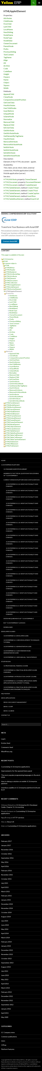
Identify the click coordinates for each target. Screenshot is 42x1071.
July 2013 (4, 971)
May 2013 (4, 979)
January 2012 (6, 1009)
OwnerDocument (10, 43)
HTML (7, 265)
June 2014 (5, 925)
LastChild (7, 26)
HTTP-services (18, 818)
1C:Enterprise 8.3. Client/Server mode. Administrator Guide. (17, 652)
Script (6, 261)
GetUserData (9, 102)
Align (6, 60)
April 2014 (5, 933)
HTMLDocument (11, 182)
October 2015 (6, 879)
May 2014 (4, 929)
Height (6, 74)
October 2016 (6, 854)
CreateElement (31, 185)
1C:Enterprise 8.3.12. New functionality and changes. (22, 562)
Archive (7, 66)
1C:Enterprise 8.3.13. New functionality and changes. (22, 555)
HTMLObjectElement (13, 426)
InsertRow (31, 196)
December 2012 (7, 996)
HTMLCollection (11, 283)
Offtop (3, 1045)
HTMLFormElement (12, 403)
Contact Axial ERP (10, 241)
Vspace (6, 85)
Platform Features (7, 1049)
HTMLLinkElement (12, 287)
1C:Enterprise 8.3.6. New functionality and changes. (21, 600)
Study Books (6, 661)
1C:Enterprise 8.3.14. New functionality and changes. (22, 549)
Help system (5, 693)
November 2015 (7, 875)
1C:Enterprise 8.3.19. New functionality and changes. (22, 517)
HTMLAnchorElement (13, 289)
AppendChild (9, 94)
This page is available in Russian (12, 255)
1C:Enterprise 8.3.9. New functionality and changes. (21, 581)
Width (6, 88)
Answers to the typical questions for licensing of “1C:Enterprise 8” (21, 474)
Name (6, 80)
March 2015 (5, 891)
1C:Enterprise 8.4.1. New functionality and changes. (21, 613)
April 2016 (5, 866)
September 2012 (7, 1005)
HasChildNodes (10, 108)
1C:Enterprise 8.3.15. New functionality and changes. (22, 543)
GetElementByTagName (13, 136)
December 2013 (7, 950)
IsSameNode (9, 116)
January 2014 (6, 946)
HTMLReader (10, 270)
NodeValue (8, 40)
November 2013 (7, 954)
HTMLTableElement (12, 188)
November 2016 (7, 850)
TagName (7, 57)
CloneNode (8, 97)
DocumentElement (33, 182)
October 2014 (6, 912)
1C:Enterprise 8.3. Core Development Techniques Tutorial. (21, 641)
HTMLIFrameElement (13, 416)
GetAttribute (9, 130)
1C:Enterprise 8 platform (10, 465)
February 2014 (6, 942)
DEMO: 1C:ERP (8, 706)
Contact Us (5, 715)
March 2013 (5, 988)
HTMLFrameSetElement (14, 422)
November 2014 (7, 908)
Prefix (6, 49)
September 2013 (7, 963)
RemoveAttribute (11, 141)
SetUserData (9, 128)
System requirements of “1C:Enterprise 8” (19, 618)
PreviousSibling (10, 52)
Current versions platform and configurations (22, 480)
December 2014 (7, 904)
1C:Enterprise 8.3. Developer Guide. (16, 636)
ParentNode (8, 46)
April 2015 (5, 887)
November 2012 (7, 1000)
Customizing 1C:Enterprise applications (15, 767)
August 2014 (6, 917)
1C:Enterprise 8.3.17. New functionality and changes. (22, 530)
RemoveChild (9, 122)
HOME (3, 460)
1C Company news (8, 1032)
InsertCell (35, 199)
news (3, 1041)
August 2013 (6, 967)
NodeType (8, 38)
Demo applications (8, 698)
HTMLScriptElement (12, 429)
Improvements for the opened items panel (16, 771)
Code (6, 68)
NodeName (8, 35)
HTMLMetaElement (12, 424)
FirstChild (7, 24)
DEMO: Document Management (15, 702)
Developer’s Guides (8, 631)
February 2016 (6, 871)
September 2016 (7, 858)
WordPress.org (6, 751)
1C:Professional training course (16, 666)
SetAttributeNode (11, 150)
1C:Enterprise (8, 259)
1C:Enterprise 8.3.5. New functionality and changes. (21, 607)
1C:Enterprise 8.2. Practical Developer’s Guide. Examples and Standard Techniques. (20, 688)
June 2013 (5, 975)
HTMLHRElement (11, 444)
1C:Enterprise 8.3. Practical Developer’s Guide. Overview (20, 671)
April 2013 (5, 984)
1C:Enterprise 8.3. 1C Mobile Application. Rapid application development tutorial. (20, 682)
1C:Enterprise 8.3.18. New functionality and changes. (22, 523)
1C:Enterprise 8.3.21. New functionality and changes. (22, 504)
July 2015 (4, 883)
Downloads (8, 627)
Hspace (7, 77)
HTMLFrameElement (12, 420)
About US (10, 822)
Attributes (8, 18)
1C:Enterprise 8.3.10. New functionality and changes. (22, 575)
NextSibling (8, 32)
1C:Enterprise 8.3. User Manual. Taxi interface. (20, 657)
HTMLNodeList (11, 272)
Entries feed (5, 743)
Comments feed (7, 747)
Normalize (8, 119)
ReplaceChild (9, 125)
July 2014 (4, 921)
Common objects (10, 263)
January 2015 (6, 900)
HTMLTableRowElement (14, 199)
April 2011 (5, 1013)
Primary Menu (39, 3)
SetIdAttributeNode (12, 155)
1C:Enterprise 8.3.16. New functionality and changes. (22, 536)
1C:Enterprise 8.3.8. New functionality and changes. (21, 588)
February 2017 (6, 841)
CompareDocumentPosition (15, 100)
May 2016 (4, 862)
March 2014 (5, 938)
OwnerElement (31, 179)
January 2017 (6, 845)
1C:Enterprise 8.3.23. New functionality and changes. (22, 491)
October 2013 (6, 959)
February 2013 (6, 992)
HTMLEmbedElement (13, 418)
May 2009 (4, 1017)
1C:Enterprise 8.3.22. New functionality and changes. (22, 498)
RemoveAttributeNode (13, 144)
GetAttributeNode (11, 133)
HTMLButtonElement (13, 407)
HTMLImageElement (13, 285)
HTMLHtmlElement (12, 414)
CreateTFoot (32, 190)
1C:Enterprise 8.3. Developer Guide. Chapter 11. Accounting (19, 806)
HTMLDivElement (11, 442)
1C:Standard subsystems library (15, 469)
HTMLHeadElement (12, 411)
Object (6, 82)
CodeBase (8, 71)
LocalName (8, 29)
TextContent (9, 54)
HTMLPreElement (12, 446)
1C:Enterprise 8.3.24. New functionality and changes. (22, 485)
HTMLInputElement (12, 409)
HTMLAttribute (10, 179)
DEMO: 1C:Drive (9, 711)
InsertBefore (9, 111)
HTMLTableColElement (13, 437)
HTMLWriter (10, 268)
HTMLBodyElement (12, 405)
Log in (3, 739)
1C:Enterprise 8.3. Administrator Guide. (18, 646)
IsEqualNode (9, 114)
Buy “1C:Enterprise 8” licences (14, 623)
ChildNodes (8, 21)
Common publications (9, 1037)
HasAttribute (9, 139)
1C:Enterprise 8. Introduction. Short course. (20, 676)
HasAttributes (9, 105)
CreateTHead (32, 188)
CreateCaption (33, 193)
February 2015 (6, 896)
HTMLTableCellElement (14, 435)
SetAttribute (9, 147)
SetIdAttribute (9, 153)
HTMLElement (10, 278)
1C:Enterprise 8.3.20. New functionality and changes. (22, 511)
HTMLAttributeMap (12, 274)
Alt (5, 63)
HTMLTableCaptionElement (15, 439)
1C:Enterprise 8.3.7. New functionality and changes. (21, 594)
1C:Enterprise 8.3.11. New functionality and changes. (22, 568)
